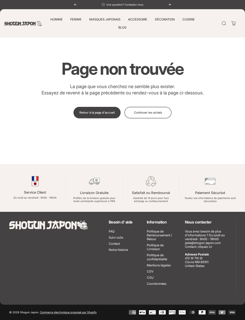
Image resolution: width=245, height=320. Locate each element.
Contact (114, 244)
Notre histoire (118, 250)
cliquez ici (205, 247)
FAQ (111, 231)
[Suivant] (169, 4)
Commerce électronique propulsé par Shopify (68, 312)
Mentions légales (159, 265)
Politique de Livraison (155, 247)
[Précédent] (75, 4)
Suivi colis (116, 237)
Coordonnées (156, 284)
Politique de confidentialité (157, 257)
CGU (150, 277)
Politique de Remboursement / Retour (159, 235)
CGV (150, 271)
